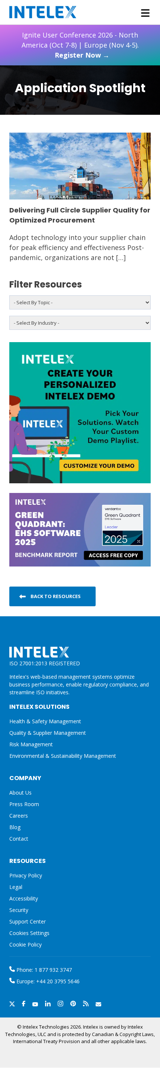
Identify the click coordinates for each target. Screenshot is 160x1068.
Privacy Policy (25, 875)
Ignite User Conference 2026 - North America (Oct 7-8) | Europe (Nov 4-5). (80, 44)
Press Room (24, 804)
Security (18, 909)
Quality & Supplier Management (47, 732)
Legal (15, 886)
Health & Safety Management (45, 721)
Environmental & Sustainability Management (62, 755)
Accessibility (23, 898)
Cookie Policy (25, 944)
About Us (20, 792)
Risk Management (31, 744)
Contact (18, 838)
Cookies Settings (29, 933)
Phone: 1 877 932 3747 (43, 969)
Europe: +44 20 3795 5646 (47, 981)
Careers (18, 815)
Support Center (27, 921)
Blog (14, 827)
